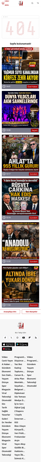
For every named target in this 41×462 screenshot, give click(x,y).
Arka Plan (19, 378)
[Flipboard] (29, 337)
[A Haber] (20, 3)
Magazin (6, 389)
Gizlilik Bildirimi (20, 447)
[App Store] (8, 344)
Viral (4, 393)
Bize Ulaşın (20, 426)
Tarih (4, 407)
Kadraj (17, 367)
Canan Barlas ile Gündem (20, 375)
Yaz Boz (18, 364)
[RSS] (36, 337)
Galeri (5, 418)
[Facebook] (5, 337)
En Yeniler (7, 422)
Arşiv (16, 440)
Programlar (20, 357)
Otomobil (6, 400)
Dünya (5, 382)
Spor (4, 385)
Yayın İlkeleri (20, 454)
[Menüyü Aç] (37, 3)
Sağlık (5, 411)
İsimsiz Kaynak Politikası (20, 458)
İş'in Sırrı (18, 404)
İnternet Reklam (20, 418)
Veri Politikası (20, 433)
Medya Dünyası (20, 400)
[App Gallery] (7, 349)
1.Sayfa (18, 414)
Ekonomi (6, 371)
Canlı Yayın (7, 360)
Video (5, 357)
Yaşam (5, 378)
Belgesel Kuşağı (20, 389)
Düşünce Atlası (20, 360)
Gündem (6, 367)
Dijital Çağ (19, 407)
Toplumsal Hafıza (20, 371)
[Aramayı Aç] (32, 3)
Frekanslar (19, 436)
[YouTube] (23, 337)
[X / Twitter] (11, 337)
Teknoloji (6, 396)
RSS (16, 422)
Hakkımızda (20, 451)
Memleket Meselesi (20, 382)
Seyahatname (20, 385)
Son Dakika (7, 375)
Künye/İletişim (20, 429)
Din (3, 404)
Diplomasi (19, 393)
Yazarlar (6, 414)
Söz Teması (20, 396)
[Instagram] (17, 337)
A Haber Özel (8, 364)
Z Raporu (19, 411)
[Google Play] (22, 344)
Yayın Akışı (19, 444)
